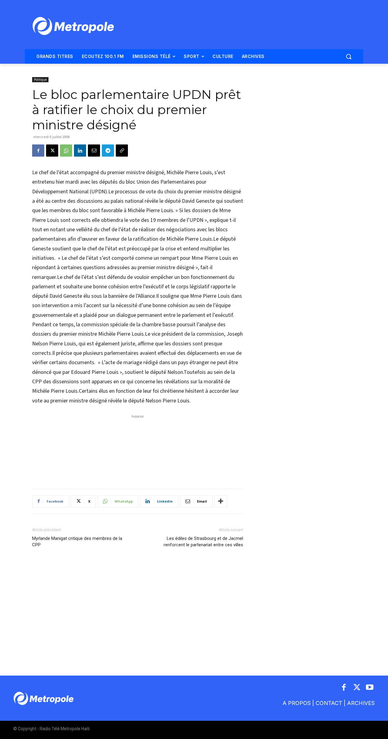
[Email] (94, 150)
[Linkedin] (80, 150)
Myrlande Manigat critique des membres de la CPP (77, 541)
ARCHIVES (361, 703)
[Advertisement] (138, 448)
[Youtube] (370, 688)
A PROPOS (297, 703)
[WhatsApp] (66, 150)
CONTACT (329, 703)
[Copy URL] (122, 150)
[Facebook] (38, 150)
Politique (40, 79)
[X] (52, 150)
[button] (348, 56)
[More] (220, 501)
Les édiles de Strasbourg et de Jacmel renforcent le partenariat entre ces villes (203, 541)
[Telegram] (108, 150)
